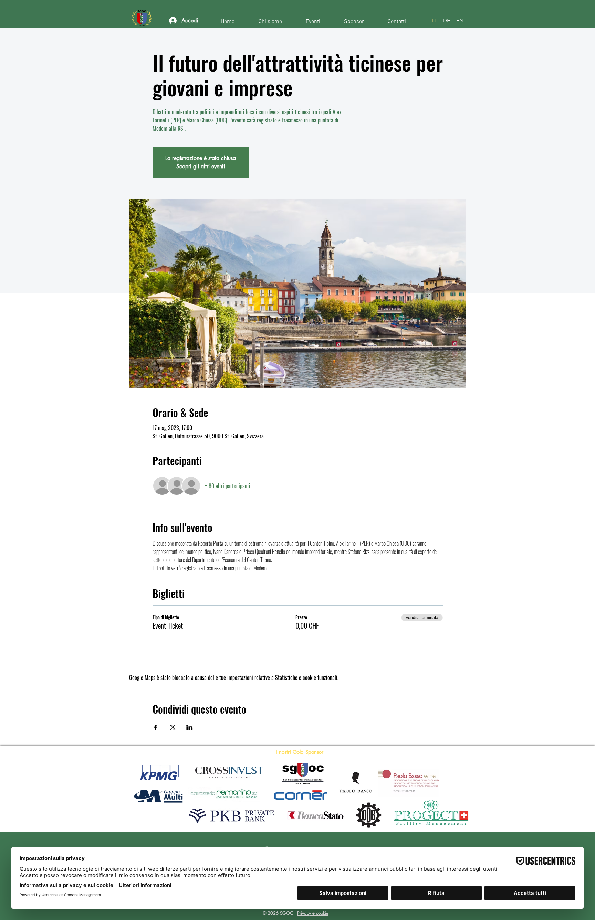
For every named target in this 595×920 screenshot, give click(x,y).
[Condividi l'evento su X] (172, 727)
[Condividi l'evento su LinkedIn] (189, 727)
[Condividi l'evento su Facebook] (156, 727)
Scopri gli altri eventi (200, 166)
